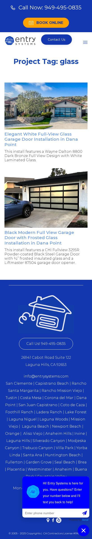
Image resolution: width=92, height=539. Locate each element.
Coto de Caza (72, 405)
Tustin (11, 398)
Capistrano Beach (52, 383)
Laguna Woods (54, 419)
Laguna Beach (36, 426)
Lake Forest (76, 412)
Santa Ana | (33, 455)
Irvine (79, 433)
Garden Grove (39, 462)
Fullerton (14, 462)
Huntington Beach (63, 455)
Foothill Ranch (19, 412)
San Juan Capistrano (38, 405)
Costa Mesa (31, 398)
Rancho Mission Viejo (62, 390)
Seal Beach (64, 462)
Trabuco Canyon (37, 448)
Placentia (16, 469)
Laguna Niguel (23, 419)
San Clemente (19, 383)
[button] (56, 39)
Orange (12, 433)
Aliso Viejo (32, 433)
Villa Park (64, 448)
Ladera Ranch (49, 412)
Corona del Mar (58, 398)
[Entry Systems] (20, 41)
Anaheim (63, 469)
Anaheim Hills (58, 433)
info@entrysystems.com (46, 376)
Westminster (40, 469)
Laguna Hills (18, 441)
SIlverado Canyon (49, 441)
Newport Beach (66, 426)
